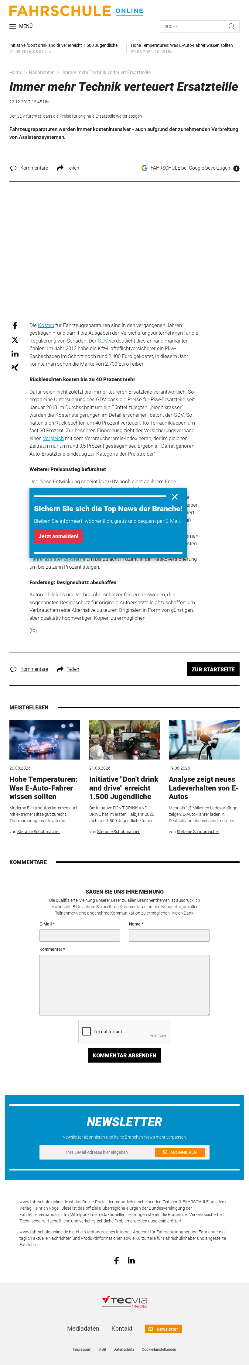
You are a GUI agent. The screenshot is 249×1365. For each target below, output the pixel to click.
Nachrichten (42, 72)
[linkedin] (131, 1260)
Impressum (82, 1349)
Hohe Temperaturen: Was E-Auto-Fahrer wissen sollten (43, 788)
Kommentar (50, 949)
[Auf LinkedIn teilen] (15, 353)
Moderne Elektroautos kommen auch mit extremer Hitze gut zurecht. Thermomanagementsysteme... (44, 814)
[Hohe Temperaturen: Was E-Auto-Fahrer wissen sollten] (44, 740)
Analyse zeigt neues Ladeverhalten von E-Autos (204, 788)
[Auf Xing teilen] (15, 367)
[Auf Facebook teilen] (15, 325)
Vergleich (53, 438)
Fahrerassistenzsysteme (57, 559)
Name (135, 924)
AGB (102, 1349)
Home (15, 72)
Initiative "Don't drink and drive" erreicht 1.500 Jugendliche (123, 788)
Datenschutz (124, 1349)
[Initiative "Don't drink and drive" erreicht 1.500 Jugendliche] (124, 740)
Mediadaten (83, 1328)
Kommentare (34, 168)
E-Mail (45, 924)
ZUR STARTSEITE (213, 669)
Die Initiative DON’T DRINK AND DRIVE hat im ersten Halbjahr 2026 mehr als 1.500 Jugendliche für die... (122, 814)
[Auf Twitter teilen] (15, 339)
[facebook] (116, 1260)
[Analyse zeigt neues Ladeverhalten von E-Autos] (204, 740)
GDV (103, 341)
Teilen (73, 168)
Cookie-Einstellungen (159, 1349)
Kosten (46, 325)
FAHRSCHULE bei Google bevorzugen (190, 168)
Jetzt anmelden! (58, 536)
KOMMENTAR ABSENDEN (124, 1055)
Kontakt (122, 1328)
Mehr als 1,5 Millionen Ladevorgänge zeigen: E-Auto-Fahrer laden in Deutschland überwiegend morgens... (203, 814)
